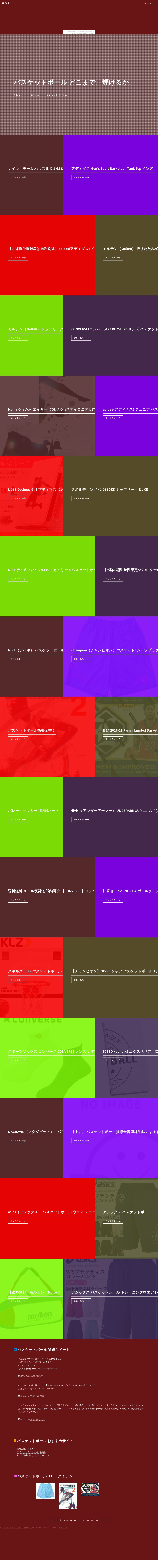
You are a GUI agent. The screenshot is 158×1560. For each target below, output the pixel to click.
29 (92, 1520)
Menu (148, 3)
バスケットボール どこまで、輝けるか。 (17, 1527)
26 (79, 1520)
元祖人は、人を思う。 (27, 1449)
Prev (53, 1520)
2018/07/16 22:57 (37, 1419)
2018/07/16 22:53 (37, 1396)
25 (75, 1520)
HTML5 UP (63, 1527)
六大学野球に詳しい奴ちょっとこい (33, 1455)
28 (88, 1520)
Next (105, 1520)
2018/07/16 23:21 (35, 1376)
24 (71, 1520)
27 (84, 1520)
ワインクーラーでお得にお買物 (31, 1452)
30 (97, 1520)
